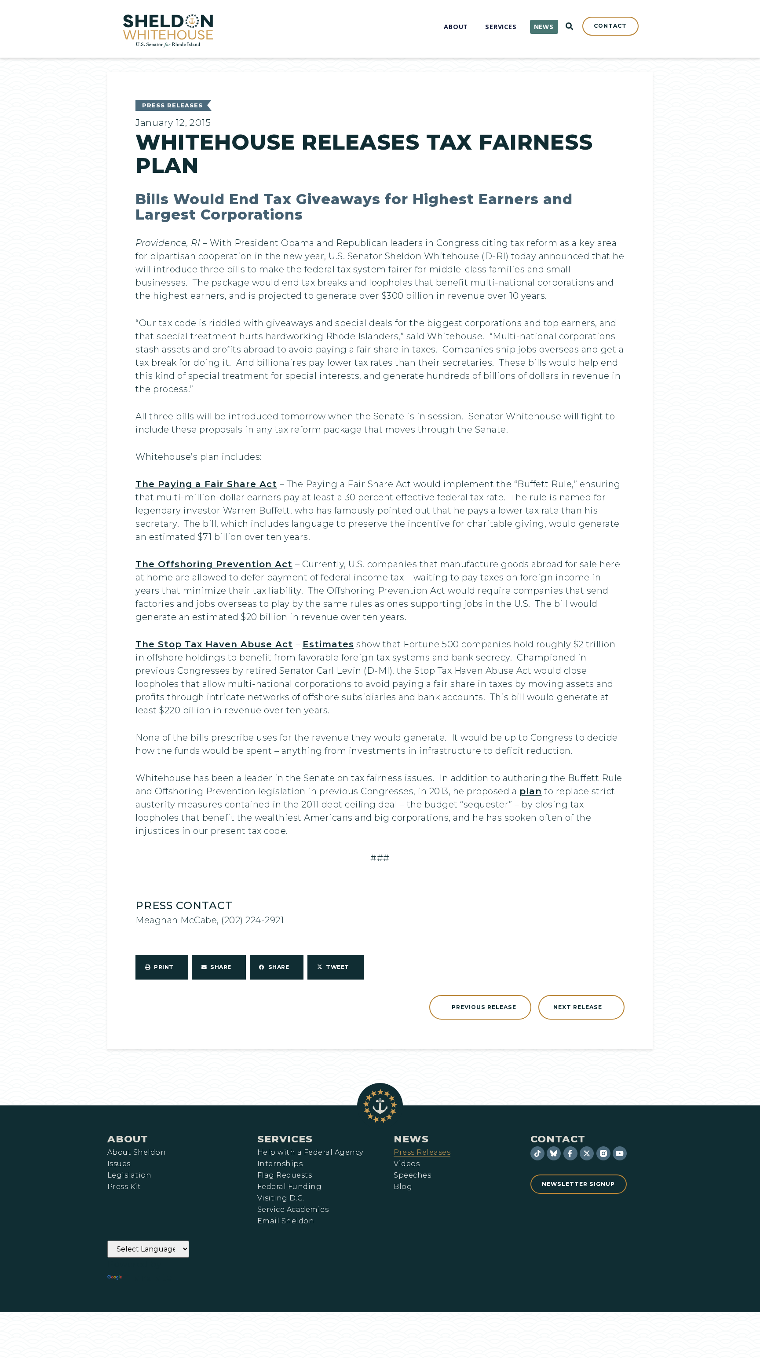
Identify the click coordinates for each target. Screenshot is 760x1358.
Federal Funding (289, 1187)
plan (530, 791)
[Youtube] (620, 1153)
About (127, 1139)
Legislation (129, 1175)
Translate (148, 1277)
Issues (119, 1164)
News (411, 1139)
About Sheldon (136, 1152)
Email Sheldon (285, 1221)
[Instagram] (603, 1153)
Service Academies (293, 1210)
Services (285, 1139)
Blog (403, 1187)
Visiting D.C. (280, 1198)
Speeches (412, 1175)
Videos (407, 1164)
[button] (161, 967)
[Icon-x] (587, 1153)
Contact (557, 1139)
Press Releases (172, 105)
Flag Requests (284, 1175)
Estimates (328, 644)
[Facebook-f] (570, 1153)
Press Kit (124, 1187)
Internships (280, 1164)
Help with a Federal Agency (310, 1152)
